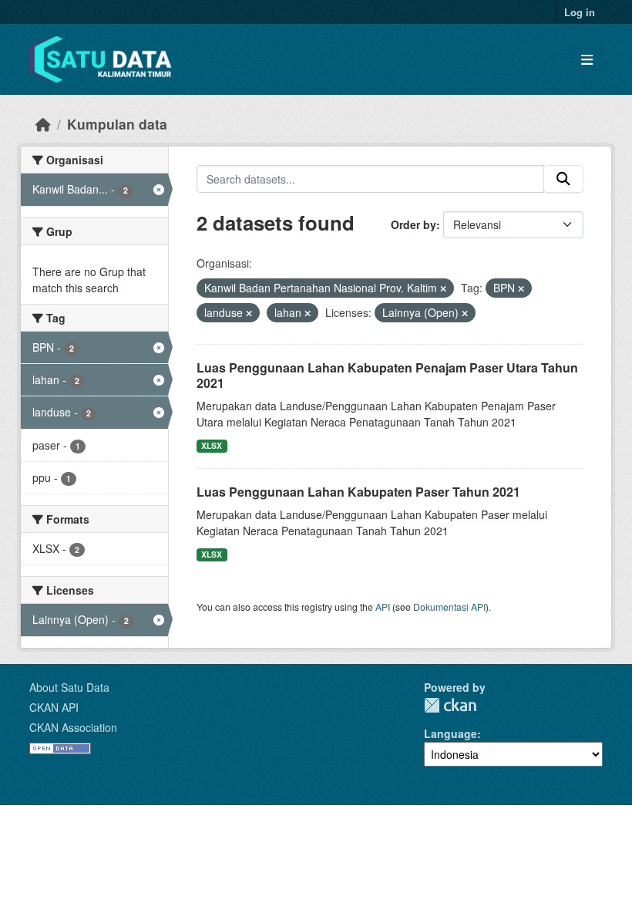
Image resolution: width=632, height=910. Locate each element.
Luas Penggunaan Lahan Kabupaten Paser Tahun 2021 (358, 492)
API (382, 606)
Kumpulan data (117, 123)
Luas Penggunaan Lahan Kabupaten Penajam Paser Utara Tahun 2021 (387, 376)
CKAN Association (73, 727)
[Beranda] (43, 123)
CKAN (450, 705)
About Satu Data (69, 687)
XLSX (211, 445)
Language (450, 733)
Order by (413, 224)
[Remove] (443, 288)
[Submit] (563, 179)
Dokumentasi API (449, 606)
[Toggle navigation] (587, 60)
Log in (579, 12)
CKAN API (54, 707)
